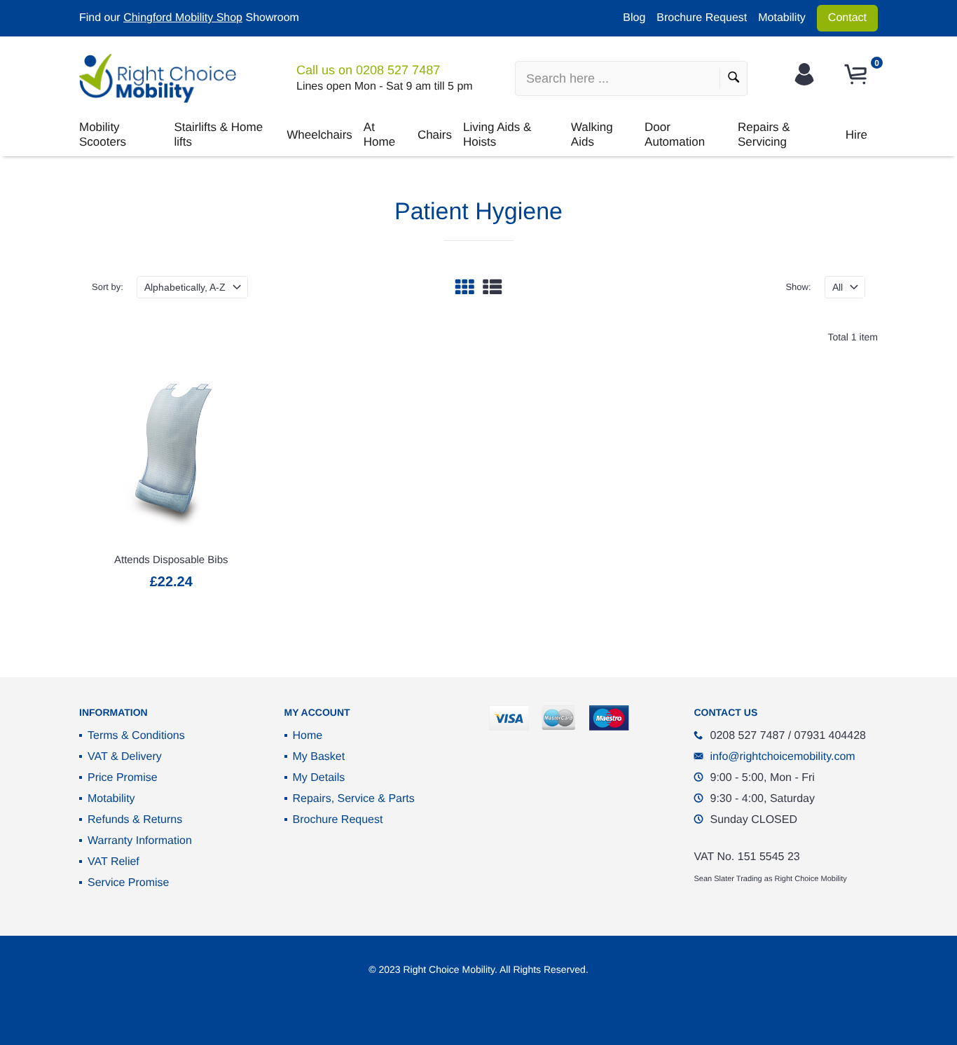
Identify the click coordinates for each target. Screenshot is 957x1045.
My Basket (319, 757)
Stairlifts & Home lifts (218, 134)
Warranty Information (140, 841)
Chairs (435, 134)
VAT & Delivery (125, 757)
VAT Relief (113, 862)
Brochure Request (701, 18)
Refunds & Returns (135, 820)
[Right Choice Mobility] (157, 78)
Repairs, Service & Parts (354, 799)
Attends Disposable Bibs (171, 560)
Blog (634, 18)
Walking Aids (592, 134)
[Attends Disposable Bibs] (171, 449)
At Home (379, 134)
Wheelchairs (319, 134)
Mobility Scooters (102, 134)
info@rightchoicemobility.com (782, 757)
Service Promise (128, 883)
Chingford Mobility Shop (182, 18)
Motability (782, 18)
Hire (856, 134)
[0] (857, 74)
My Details (319, 778)
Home (308, 736)
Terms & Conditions (136, 736)
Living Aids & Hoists (497, 134)
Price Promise (123, 778)
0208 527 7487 (398, 70)
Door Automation (675, 134)
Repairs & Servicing (764, 134)
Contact (847, 18)
